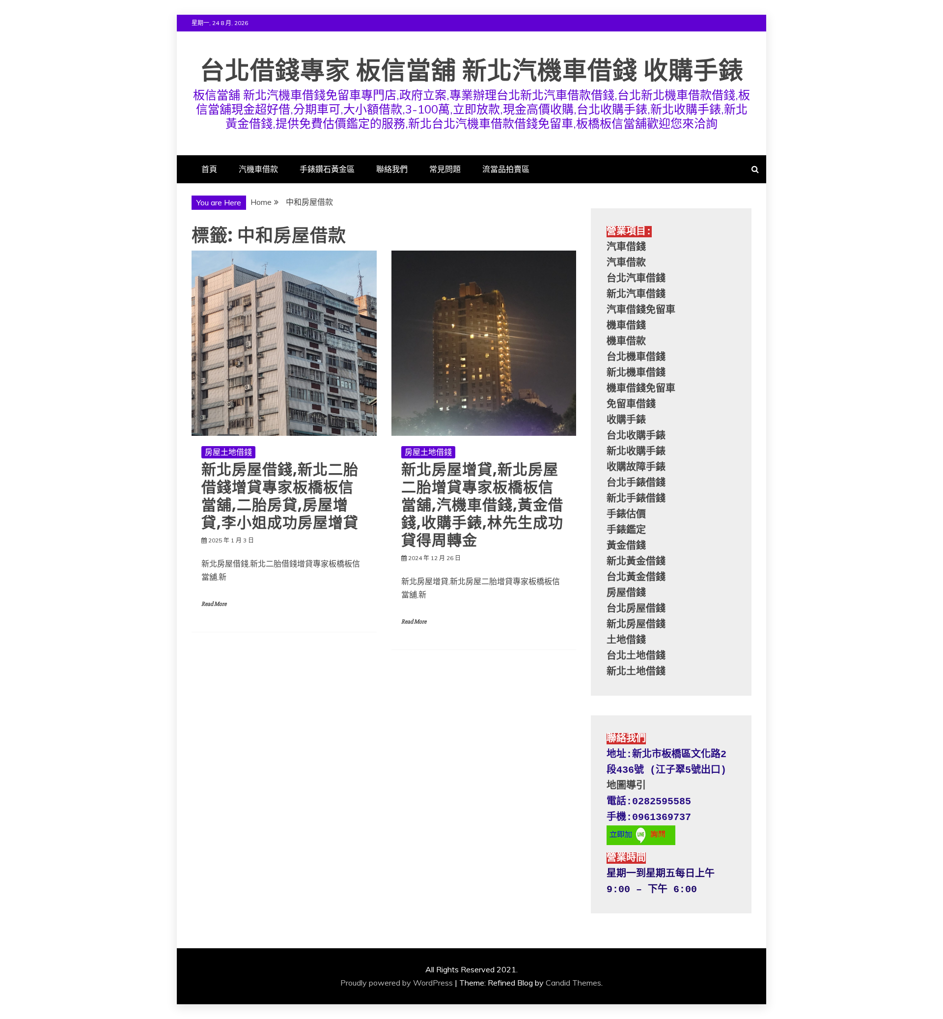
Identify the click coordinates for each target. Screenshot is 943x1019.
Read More (213, 604)
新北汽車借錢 (636, 294)
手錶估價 (626, 514)
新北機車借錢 (636, 373)
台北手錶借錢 (636, 483)
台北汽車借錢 (636, 278)
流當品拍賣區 (505, 169)
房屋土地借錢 (228, 452)
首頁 (209, 169)
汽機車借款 (258, 169)
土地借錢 (626, 640)
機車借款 (626, 341)
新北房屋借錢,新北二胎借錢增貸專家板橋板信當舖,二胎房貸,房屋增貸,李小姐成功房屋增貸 (280, 496)
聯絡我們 (392, 169)
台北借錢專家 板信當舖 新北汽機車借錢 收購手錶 (472, 70)
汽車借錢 (626, 247)
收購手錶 (626, 420)
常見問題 (445, 169)
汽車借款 (626, 263)
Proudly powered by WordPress (396, 983)
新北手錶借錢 (636, 499)
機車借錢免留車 (641, 389)
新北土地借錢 (636, 672)
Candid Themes (573, 983)
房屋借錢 (626, 593)
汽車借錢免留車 (641, 310)
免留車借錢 (631, 404)
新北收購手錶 (636, 451)
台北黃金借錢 (636, 577)
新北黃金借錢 (636, 561)
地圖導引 (626, 786)
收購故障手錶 (636, 467)
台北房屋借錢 (636, 609)
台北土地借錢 (636, 656)
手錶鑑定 (626, 530)
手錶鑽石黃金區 (327, 169)
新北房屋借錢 (636, 624)
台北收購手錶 (636, 436)
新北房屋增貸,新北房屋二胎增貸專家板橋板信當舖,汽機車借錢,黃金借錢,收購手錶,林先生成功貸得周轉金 (482, 505)
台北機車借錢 (636, 357)
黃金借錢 (626, 546)
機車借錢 (626, 326)
